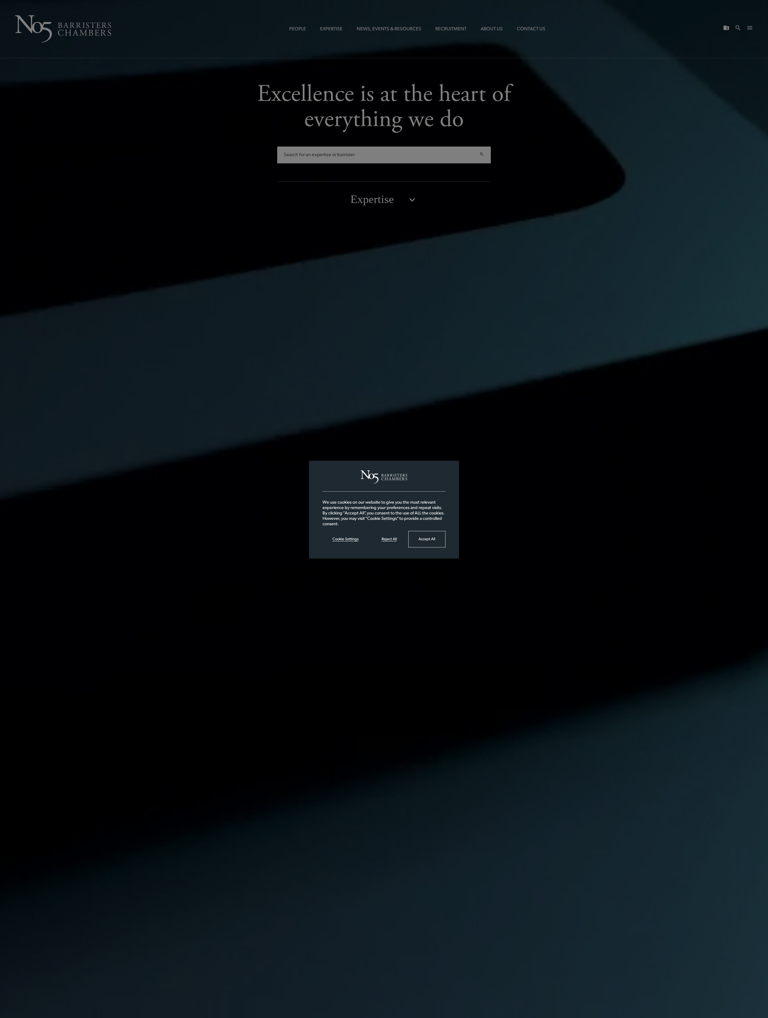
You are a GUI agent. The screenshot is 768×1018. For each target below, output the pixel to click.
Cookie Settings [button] (345, 539)
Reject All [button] (389, 539)
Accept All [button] (426, 539)
